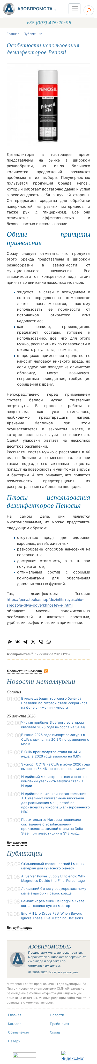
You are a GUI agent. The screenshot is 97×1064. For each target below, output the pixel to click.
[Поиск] (89, 10)
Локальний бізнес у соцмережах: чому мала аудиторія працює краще (53, 890)
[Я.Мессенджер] (10, 642)
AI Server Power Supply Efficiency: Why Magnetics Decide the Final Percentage (53, 878)
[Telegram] (25, 642)
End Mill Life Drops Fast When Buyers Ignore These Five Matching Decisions (52, 915)
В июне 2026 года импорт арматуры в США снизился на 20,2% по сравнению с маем (55, 739)
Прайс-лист (59, 1024)
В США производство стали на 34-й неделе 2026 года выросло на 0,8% (51, 754)
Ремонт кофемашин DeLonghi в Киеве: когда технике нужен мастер (53, 903)
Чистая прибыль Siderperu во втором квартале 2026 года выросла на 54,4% (53, 724)
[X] (33, 642)
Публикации (33, 34)
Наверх (14, 1041)
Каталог (14, 1024)
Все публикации (19, 927)
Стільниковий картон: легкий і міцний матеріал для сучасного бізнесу (53, 866)
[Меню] (74, 8)
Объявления (18, 1032)
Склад (55, 1032)
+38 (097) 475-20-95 (48, 22)
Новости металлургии (41, 681)
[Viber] (41, 642)
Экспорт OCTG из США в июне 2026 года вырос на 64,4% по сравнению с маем (55, 766)
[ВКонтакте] (17, 642)
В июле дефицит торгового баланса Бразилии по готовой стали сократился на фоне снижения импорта (54, 702)
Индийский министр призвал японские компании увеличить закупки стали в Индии (54, 781)
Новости (57, 1015)
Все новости (17, 842)
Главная (13, 34)
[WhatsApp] (49, 642)
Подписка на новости (24, 670)
